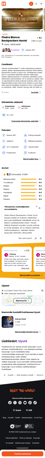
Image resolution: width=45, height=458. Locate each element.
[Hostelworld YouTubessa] (25, 402)
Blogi (4, 417)
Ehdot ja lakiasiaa (26, 438)
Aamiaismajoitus (27, 417)
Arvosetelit (9, 443)
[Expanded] (4, 375)
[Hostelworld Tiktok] (35, 402)
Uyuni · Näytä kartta (12, 44)
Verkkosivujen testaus (23, 443)
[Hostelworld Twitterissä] (15, 402)
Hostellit (11, 417)
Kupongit (36, 438)
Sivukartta (35, 443)
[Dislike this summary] (41, 238)
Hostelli (5, 34)
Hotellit (17, 417)
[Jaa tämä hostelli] (42, 31)
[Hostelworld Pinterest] (30, 402)
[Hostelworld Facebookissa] (10, 402)
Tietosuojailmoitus (11, 438)
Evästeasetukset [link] (22, 448)
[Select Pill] (31, 4)
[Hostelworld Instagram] (20, 402)
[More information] (39, 208)
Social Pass (38, 417)
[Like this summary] (36, 238)
